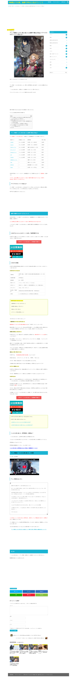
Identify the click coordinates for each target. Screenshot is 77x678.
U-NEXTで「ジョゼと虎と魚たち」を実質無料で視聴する (29, 241)
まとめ (12, 127)
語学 (50, 62)
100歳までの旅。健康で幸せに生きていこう (26, 2)
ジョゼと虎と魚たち (14, 588)
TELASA (11, 157)
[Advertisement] (29, 19)
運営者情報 (11, 674)
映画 (50, 45)
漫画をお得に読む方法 (54, 40)
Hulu (11, 162)
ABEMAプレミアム (13, 159)
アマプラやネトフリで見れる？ (17, 118)
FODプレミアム (13, 147)
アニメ (51, 34)
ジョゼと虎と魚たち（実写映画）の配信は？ (20, 123)
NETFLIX (12, 164)
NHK (50, 48)
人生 (50, 67)
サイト (11, 624)
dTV (11, 154)
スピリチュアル (52, 59)
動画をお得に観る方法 (54, 42)
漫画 (50, 37)
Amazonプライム (13, 152)
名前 (11, 616)
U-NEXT (11, 142)
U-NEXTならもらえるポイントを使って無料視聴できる (22, 121)
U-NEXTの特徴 (15, 122)
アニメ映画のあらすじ (16, 126)
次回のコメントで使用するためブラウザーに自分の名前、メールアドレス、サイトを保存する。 (26, 628)
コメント (11, 605)
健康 (50, 64)
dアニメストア (13, 149)
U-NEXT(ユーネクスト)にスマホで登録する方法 (20, 422)
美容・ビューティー (53, 56)
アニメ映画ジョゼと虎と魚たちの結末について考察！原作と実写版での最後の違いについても (28, 529)
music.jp (11, 144)
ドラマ (51, 51)
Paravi (11, 167)
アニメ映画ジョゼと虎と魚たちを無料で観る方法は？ (21, 117)
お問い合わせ (25, 674)
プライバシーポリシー (18, 674)
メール (11, 620)
